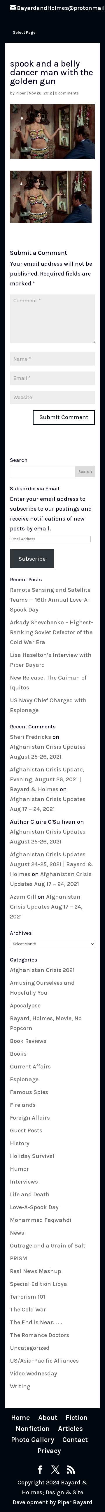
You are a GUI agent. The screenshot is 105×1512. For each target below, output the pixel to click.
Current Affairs (30, 1066)
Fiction (77, 1417)
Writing (20, 1386)
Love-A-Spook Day (34, 1207)
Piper (20, 93)
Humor (19, 1169)
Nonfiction (33, 1429)
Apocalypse (25, 1005)
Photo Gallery (32, 1440)
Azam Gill (23, 896)
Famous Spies (29, 1092)
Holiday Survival (32, 1156)
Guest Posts (26, 1130)
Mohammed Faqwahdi (40, 1220)
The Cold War (28, 1309)
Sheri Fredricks (30, 737)
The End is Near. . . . (36, 1322)
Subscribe (32, 558)
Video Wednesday (33, 1373)
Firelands (23, 1105)
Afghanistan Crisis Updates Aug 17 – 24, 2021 (46, 906)
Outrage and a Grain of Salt (47, 1245)
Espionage (24, 1079)
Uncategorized (30, 1348)
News (17, 1232)
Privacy (49, 1451)
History (19, 1143)
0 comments (67, 93)
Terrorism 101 (27, 1296)
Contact (75, 1440)
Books (18, 1053)
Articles (70, 1429)
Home (20, 1417)
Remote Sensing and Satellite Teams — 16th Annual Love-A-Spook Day (50, 600)
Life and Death (30, 1194)
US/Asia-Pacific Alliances (44, 1360)
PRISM (18, 1258)
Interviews (24, 1181)
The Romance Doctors (39, 1335)
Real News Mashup (35, 1271)
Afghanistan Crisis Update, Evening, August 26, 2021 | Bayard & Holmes (47, 779)
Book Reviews (28, 1041)
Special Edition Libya (38, 1284)
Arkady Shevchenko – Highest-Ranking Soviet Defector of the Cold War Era (51, 632)
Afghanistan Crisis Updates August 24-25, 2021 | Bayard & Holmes (51, 864)
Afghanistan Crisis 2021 (42, 970)
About (47, 1417)
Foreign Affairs (30, 1117)
